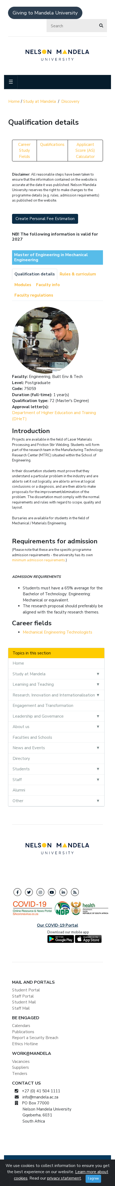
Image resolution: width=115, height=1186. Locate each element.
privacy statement (64, 1178)
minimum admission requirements (38, 560)
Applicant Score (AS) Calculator (85, 150)
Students (21, 769)
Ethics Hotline (25, 1044)
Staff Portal (23, 996)
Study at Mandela (39, 101)
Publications (23, 1032)
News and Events (29, 748)
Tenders (19, 1073)
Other (18, 801)
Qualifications (52, 144)
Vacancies (21, 1061)
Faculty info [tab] (48, 284)
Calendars (21, 1025)
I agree (93, 1178)
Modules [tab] (22, 284)
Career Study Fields (24, 150)
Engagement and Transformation (43, 705)
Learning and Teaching (33, 684)
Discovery (70, 101)
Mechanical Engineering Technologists (57, 632)
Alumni (19, 790)
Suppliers (20, 1067)
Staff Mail (21, 1008)
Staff (17, 779)
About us (21, 726)
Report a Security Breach (35, 1037)
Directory (21, 758)
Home (14, 101)
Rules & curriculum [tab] (78, 274)
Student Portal (26, 990)
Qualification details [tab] (34, 274)
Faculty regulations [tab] (33, 295)
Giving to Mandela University (45, 12)
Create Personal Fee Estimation (45, 218)
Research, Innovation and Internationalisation (54, 695)
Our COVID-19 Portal (57, 925)
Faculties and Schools (32, 737)
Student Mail (24, 1002)
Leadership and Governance (38, 716)
